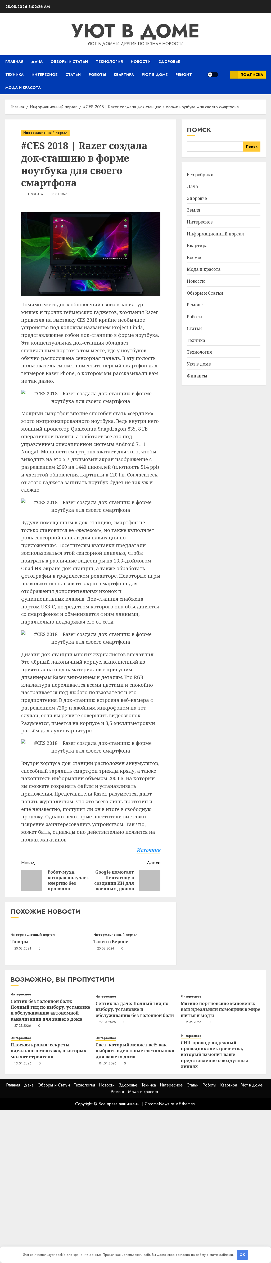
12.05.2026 (192, 1022)
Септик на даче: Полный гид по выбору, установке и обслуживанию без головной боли (135, 1009)
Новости (141, 61)
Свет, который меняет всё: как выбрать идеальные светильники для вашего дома (135, 1051)
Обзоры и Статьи (69, 61)
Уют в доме (135, 31)
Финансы (197, 376)
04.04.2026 (108, 1064)
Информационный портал (45, 132)
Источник (148, 850)
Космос (194, 257)
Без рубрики (200, 175)
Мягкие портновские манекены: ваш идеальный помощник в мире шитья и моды (220, 1009)
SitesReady (34, 194)
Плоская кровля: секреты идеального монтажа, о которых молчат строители (48, 1051)
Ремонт (183, 74)
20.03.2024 (22, 949)
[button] (224, 75)
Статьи (73, 74)
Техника (14, 74)
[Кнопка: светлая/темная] (212, 74)
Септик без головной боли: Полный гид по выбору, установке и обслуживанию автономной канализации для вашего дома (50, 1010)
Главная (14, 61)
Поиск (199, 129)
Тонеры (20, 941)
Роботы (97, 74)
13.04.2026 (23, 1064)
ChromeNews (157, 1104)
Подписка (252, 74)
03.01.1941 (59, 194)
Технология (109, 61)
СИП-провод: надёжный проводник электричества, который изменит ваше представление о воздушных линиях (215, 1054)
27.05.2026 (22, 1026)
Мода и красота (23, 87)
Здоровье (169, 61)
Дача (37, 61)
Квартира (124, 74)
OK (242, 1254)
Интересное (44, 74)
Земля (193, 210)
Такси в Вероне (110, 941)
